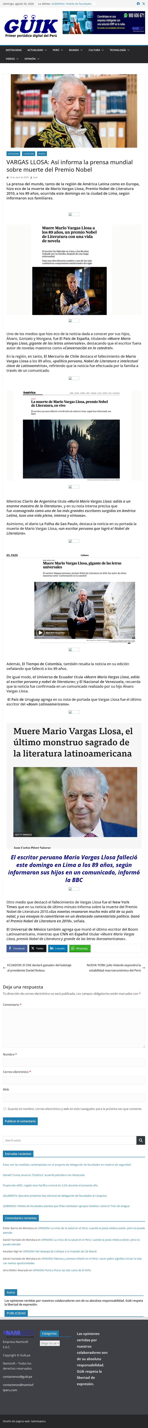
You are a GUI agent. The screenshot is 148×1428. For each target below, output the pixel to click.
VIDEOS (10, 58)
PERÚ (56, 50)
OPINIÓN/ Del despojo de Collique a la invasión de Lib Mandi (60, 1251)
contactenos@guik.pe (17, 1377)
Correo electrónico (17, 1072)
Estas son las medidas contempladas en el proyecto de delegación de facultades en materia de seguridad (67, 1164)
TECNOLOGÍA (118, 50)
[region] (104, 22)
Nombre (10, 1054)
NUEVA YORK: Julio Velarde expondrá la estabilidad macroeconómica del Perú (114, 967)
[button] (45, 50)
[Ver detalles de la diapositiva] (104, 22)
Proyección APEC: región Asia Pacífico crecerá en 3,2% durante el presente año (50, 1185)
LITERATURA (28, 153)
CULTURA (94, 50)
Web (6, 1089)
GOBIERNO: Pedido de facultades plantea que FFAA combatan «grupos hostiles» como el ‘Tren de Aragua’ (66, 1206)
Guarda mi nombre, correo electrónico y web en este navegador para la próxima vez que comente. (75, 1109)
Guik (35, 177)
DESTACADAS (14, 50)
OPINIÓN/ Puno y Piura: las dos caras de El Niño (62, 1270)
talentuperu (38, 1421)
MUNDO (74, 50)
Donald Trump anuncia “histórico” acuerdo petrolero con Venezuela (44, 1175)
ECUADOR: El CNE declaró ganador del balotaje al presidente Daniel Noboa (39, 967)
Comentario (12, 1005)
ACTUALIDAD (35, 50)
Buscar (141, 1140)
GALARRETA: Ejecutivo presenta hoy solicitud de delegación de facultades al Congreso (55, 1195)
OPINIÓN (30, 58)
